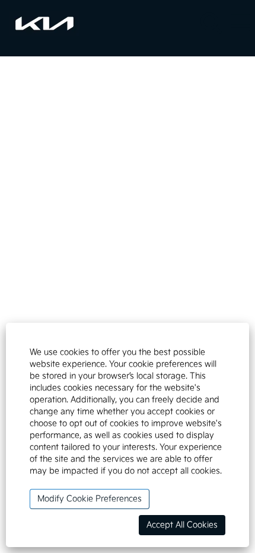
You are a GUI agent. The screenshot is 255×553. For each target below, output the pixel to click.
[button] (240, 24)
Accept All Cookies (182, 525)
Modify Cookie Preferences (89, 499)
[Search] (210, 23)
